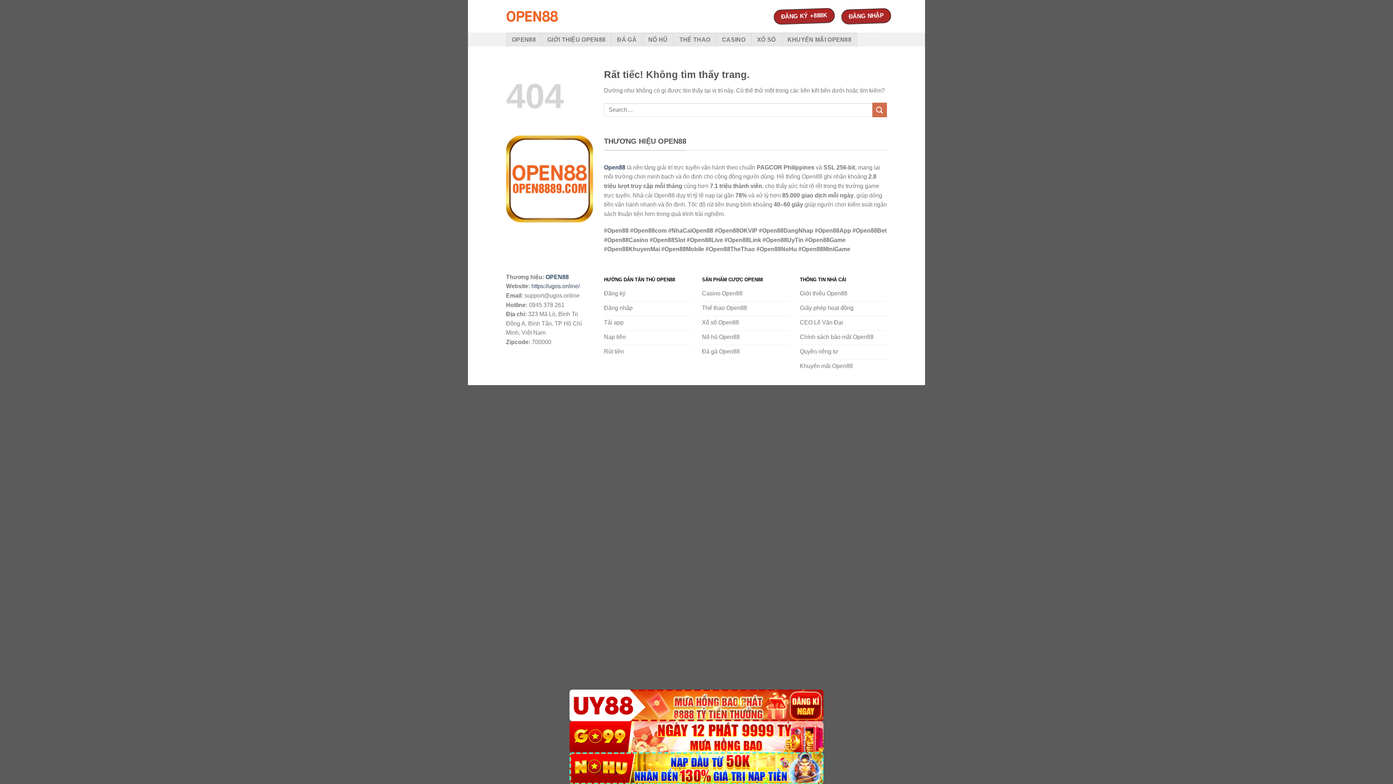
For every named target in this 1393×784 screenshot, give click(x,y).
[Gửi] (879, 110)
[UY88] (696, 705)
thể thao (695, 40)
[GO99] (696, 737)
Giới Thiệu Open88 (576, 40)
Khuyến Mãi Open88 (819, 40)
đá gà (627, 40)
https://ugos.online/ (555, 286)
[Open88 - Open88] (542, 16)
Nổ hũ (658, 40)
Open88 (524, 40)
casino (733, 40)
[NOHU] (696, 768)
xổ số (766, 40)
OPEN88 (557, 277)
